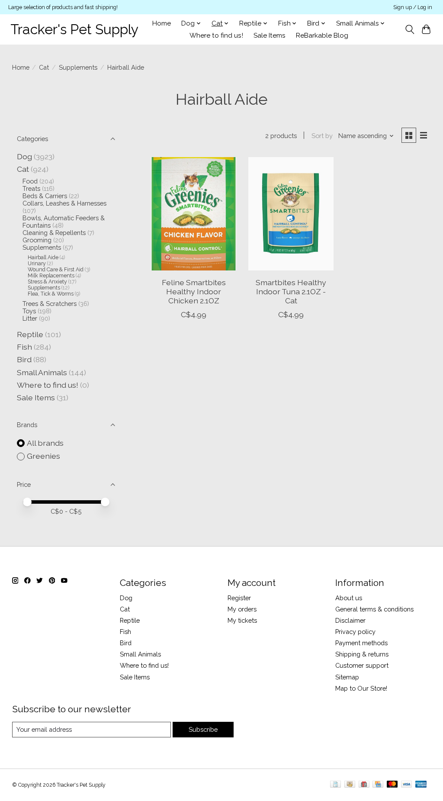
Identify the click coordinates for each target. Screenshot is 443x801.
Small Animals (42, 372)
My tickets (242, 620)
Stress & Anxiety (47, 282)
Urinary (37, 264)
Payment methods (361, 643)
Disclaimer (350, 620)
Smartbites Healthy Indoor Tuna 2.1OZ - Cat (291, 291)
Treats (31, 188)
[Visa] (406, 785)
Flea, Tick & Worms (51, 294)
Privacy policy (355, 631)
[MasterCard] (392, 785)
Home (161, 23)
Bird (24, 359)
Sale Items (270, 35)
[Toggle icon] (409, 29)
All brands (45, 442)
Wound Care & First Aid (55, 270)
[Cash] (349, 785)
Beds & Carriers (44, 195)
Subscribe (203, 729)
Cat (44, 67)
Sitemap (347, 677)
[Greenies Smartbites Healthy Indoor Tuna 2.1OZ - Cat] (291, 214)
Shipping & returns (361, 654)
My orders (242, 609)
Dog (24, 156)
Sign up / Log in (412, 7)
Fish (24, 346)
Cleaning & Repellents (54, 232)
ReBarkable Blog (322, 35)
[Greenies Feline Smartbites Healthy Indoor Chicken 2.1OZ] (193, 214)
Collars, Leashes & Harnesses (64, 203)
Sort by (322, 135)
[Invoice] (335, 785)
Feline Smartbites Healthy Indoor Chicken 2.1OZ (194, 291)
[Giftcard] (364, 785)
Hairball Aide (43, 257)
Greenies (43, 455)
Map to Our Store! (361, 688)
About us (348, 598)
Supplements (78, 67)
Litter (29, 318)
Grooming (36, 240)
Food (30, 181)
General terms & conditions (374, 609)
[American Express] (421, 785)
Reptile (30, 334)
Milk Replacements (51, 276)
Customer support (361, 665)
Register (239, 598)
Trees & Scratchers (49, 303)
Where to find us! (216, 35)
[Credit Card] (377, 785)
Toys (29, 311)
